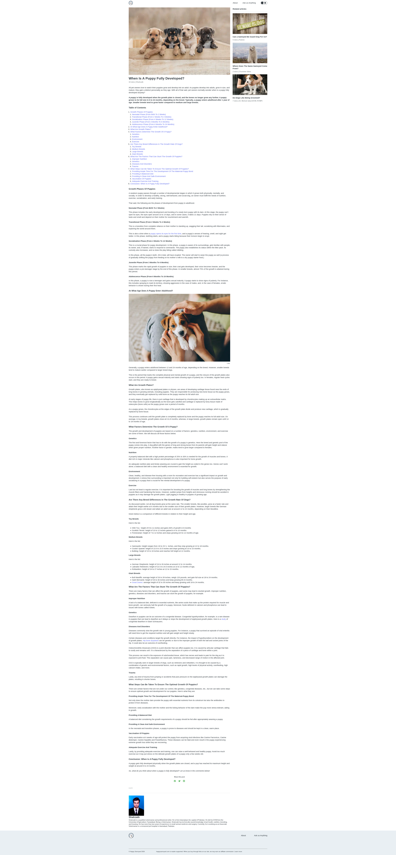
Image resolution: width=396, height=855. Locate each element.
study (223, 619)
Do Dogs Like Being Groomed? (246, 98)
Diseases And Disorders (142, 164)
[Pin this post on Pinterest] (184, 781)
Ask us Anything (249, 3)
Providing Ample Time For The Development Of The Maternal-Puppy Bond (162, 171)
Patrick (242, 40)
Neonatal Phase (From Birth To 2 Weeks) (149, 114)
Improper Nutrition (139, 159)
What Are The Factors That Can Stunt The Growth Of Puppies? (156, 156)
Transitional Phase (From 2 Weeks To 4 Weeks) (151, 117)
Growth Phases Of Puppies (141, 112)
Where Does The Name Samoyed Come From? (250, 67)
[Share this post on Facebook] (175, 781)
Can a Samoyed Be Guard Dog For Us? (250, 37)
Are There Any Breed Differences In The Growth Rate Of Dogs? (156, 144)
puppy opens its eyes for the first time (166, 234)
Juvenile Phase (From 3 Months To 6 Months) (150, 122)
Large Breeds (137, 152)
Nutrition (135, 137)
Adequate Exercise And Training (145, 181)
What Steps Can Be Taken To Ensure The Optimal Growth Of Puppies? (159, 169)
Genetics (136, 134)
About (235, 3)
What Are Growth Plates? (140, 129)
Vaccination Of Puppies (142, 179)
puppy (131, 788)
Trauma (135, 166)
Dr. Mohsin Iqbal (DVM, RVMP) (250, 101)
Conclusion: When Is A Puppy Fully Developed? (150, 184)
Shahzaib (139, 82)
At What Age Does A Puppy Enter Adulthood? (149, 127)
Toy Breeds (136, 147)
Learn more (238, 851)
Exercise (135, 142)
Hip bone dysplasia (151, 641)
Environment (137, 139)
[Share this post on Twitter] (179, 781)
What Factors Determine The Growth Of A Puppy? (150, 132)
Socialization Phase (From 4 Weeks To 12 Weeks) (152, 119)
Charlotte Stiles (245, 71)
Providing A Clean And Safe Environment (149, 176)
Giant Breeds (137, 154)
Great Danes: (137, 582)
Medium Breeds (138, 149)
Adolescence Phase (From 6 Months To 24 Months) (153, 124)
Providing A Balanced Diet (143, 174)
